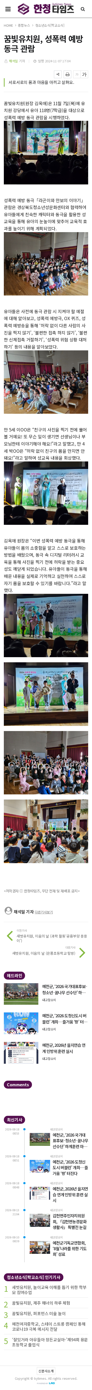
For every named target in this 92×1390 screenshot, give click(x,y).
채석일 (13, 60)
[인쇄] (67, 74)
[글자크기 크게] (84, 74)
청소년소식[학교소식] (49, 25)
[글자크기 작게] (77, 74)
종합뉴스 (24, 25)
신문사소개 (45, 1370)
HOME (8, 25)
